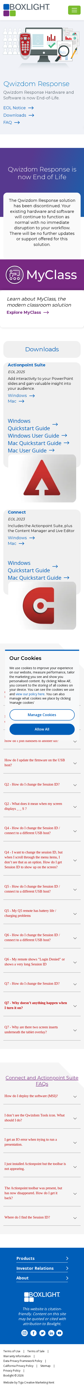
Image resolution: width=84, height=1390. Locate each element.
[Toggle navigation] (74, 10)
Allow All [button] (42, 729)
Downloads (14, 115)
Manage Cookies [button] (42, 715)
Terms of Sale (36, 1351)
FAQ (7, 122)
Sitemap (45, 1366)
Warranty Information (17, 1356)
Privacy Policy (11, 1370)
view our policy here (30, 694)
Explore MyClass (24, 312)
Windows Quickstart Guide (29, 424)
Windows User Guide (33, 435)
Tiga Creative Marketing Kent (36, 1382)
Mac (12, 401)
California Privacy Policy (18, 1366)
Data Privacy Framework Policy (22, 1361)
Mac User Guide (27, 450)
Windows (17, 395)
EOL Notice (14, 107)
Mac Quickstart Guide (34, 443)
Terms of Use (11, 1351)
